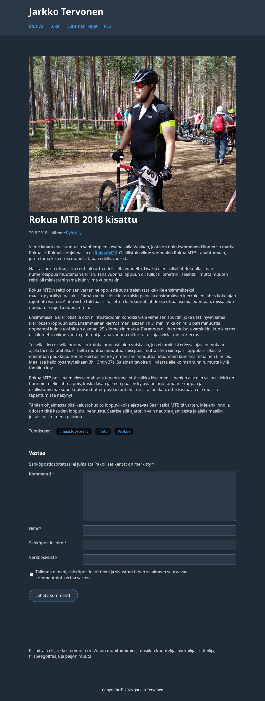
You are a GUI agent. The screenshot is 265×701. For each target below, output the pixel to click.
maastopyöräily (75, 431)
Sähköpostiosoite (48, 543)
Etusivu (36, 26)
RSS (107, 26)
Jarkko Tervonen (66, 11)
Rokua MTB (106, 253)
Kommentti (41, 474)
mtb (104, 431)
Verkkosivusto (43, 557)
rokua (125, 431)
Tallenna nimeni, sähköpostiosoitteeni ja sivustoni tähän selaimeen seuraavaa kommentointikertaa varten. (111, 574)
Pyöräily (74, 233)
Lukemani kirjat (82, 26)
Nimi (35, 528)
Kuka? (55, 26)
